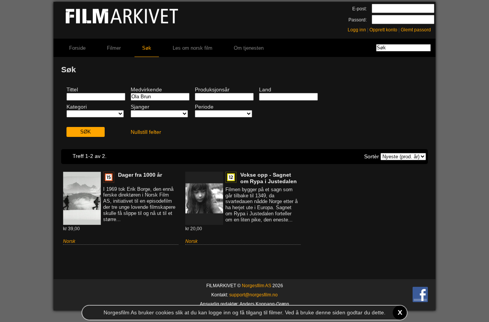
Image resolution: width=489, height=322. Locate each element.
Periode (204, 107)
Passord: (357, 20)
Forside (77, 48)
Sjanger (140, 107)
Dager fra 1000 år (140, 175)
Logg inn (357, 30)
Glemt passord (416, 30)
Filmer (114, 48)
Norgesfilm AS (256, 285)
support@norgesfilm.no (253, 295)
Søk (146, 48)
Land (265, 89)
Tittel (72, 89)
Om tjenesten (249, 48)
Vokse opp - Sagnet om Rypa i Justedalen (268, 178)
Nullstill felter (146, 132)
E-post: (359, 8)
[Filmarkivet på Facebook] (420, 300)
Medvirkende (146, 89)
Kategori (76, 107)
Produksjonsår (212, 89)
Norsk (69, 241)
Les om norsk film (192, 48)
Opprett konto (383, 30)
